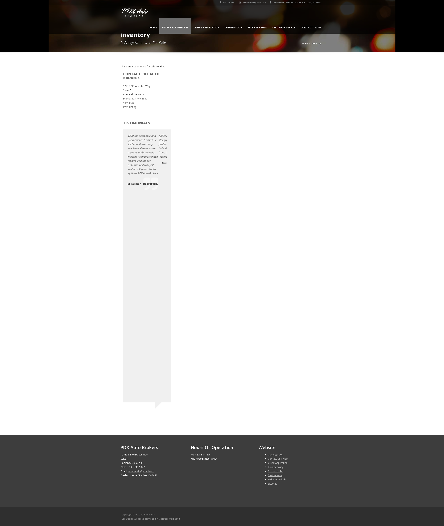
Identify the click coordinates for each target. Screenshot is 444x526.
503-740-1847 (229, 2)
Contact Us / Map (278, 458)
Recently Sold (257, 27)
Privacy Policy (275, 467)
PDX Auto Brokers (145, 514)
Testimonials (275, 475)
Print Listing (129, 106)
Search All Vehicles (175, 27)
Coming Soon (233, 27)
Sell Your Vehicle (284, 27)
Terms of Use (275, 471)
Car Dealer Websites (133, 518)
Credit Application (206, 27)
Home (153, 27)
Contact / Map (311, 27)
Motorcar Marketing (169, 518)
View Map (128, 102)
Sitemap (272, 483)
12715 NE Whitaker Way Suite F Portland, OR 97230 (296, 2)
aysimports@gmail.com (254, 2)
